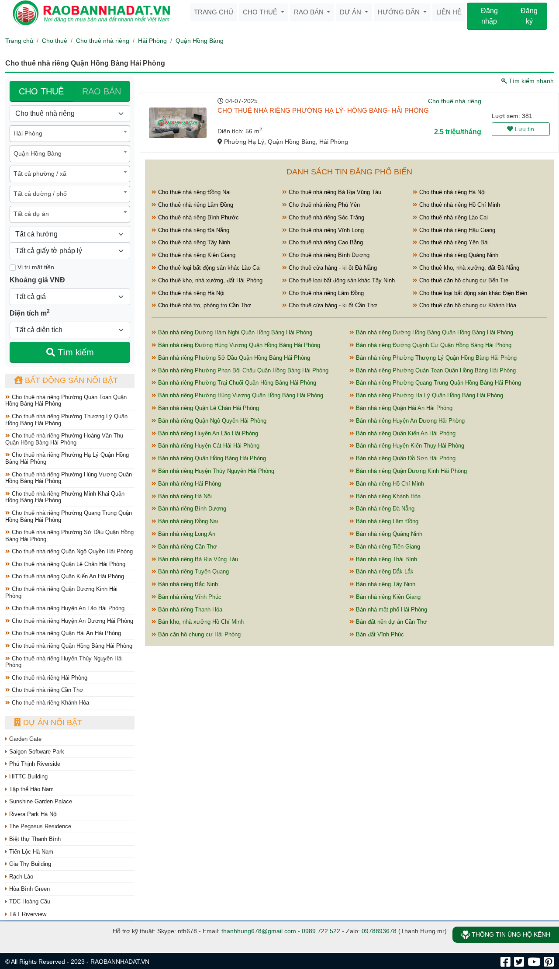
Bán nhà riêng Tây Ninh (384, 584)
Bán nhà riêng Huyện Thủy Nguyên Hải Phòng (215, 471)
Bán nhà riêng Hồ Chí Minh (389, 483)
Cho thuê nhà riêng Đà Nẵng (192, 230)
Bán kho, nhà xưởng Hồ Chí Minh (200, 621)
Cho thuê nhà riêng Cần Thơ (46, 690)
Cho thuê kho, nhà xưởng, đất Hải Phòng (209, 280)
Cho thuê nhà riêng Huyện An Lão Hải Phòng (67, 608)
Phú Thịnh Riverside (33, 764)
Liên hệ (449, 12)
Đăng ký (529, 16)
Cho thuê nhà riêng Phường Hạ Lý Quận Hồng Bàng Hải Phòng (67, 458)
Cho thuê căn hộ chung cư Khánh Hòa (467, 305)
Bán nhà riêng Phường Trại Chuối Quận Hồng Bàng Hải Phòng (236, 382)
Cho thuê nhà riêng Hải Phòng (48, 677)
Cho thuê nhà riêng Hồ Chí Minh (459, 204)
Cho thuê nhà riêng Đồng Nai (193, 192)
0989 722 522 (321, 930)
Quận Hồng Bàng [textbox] (38, 153)
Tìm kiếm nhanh (530, 80)
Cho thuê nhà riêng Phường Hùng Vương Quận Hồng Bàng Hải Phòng (68, 478)
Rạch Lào (20, 876)
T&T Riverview (26, 914)
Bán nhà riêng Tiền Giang (387, 546)
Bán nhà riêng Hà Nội (184, 496)
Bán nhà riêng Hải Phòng (188, 483)
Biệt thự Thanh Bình (34, 839)
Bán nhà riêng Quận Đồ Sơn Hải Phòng (404, 458)
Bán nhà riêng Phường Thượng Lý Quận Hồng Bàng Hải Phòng (435, 357)
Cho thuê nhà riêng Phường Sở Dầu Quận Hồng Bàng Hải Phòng (69, 535)
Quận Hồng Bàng (200, 40)
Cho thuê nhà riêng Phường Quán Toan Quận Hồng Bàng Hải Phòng (66, 400)
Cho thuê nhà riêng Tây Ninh (193, 242)
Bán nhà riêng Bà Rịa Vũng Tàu (197, 559)
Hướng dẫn (399, 12)
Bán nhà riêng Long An (185, 534)
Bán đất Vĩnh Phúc (379, 634)
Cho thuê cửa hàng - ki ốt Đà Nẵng (332, 267)
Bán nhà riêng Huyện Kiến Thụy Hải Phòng (409, 445)
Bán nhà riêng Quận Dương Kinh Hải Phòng (410, 471)
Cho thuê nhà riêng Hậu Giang (456, 230)
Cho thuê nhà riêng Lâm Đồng (194, 204)
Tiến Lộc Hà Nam (30, 851)
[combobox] (70, 133)
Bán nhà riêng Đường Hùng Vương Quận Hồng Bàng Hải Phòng (238, 345)
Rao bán (309, 12)
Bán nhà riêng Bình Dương (191, 508)
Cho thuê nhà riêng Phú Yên (323, 204)
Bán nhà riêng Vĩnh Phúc (188, 597)
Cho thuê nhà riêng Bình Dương (328, 255)
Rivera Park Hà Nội (32, 814)
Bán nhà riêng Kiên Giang (387, 597)
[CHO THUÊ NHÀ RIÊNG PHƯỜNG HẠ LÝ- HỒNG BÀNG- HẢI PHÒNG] (178, 123)
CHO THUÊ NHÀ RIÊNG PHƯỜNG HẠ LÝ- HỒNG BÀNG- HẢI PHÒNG (323, 110)
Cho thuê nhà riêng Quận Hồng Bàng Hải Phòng (71, 646)
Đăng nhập (489, 16)
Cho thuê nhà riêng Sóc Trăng (325, 217)
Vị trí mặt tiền (35, 267)
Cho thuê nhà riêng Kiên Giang (195, 255)
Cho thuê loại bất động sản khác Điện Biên (472, 293)
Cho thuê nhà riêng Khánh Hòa (49, 702)
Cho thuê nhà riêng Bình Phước (197, 217)
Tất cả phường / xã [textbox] (40, 173)
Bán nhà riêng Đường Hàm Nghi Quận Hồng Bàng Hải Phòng (234, 332)
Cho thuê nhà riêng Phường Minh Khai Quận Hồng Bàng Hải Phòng (64, 497)
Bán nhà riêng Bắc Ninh (187, 584)
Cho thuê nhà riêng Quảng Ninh (458, 255)
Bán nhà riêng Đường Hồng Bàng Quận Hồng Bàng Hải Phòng (433, 332)
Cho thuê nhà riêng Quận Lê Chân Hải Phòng (67, 564)
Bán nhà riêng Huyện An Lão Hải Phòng (207, 433)
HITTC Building (27, 776)
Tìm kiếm (74, 352)
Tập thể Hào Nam (30, 789)
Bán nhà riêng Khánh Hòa (387, 496)
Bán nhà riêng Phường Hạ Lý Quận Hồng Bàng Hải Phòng (428, 395)
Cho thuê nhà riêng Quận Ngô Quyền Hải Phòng (71, 551)
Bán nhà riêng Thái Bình (385, 559)
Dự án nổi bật (51, 722)
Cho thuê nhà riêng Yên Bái (453, 242)
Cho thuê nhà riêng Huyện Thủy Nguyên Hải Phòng (64, 662)
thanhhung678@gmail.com (258, 930)
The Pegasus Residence (39, 826)
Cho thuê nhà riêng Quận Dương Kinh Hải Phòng (61, 592)
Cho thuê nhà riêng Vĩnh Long (325, 230)
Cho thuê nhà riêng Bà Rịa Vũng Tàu (334, 192)
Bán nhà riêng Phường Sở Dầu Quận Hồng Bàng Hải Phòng (233, 357)
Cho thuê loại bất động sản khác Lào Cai (208, 267)
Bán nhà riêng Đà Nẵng (384, 508)
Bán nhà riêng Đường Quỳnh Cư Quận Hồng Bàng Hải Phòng (432, 345)
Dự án (351, 12)
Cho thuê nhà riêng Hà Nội (452, 192)
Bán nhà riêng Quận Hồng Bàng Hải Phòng (211, 458)
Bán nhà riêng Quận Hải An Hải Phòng (403, 408)
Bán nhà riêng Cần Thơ (186, 546)
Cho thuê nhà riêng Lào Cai (453, 217)
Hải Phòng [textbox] (28, 133)
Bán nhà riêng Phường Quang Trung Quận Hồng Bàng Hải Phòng (437, 382)
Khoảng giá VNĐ (37, 280)
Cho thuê (261, 12)
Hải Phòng (152, 40)
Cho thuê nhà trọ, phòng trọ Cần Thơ (203, 305)
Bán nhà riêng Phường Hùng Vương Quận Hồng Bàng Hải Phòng (239, 395)
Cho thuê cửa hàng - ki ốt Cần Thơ (332, 305)
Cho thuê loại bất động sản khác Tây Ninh (341, 280)
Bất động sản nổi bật (70, 380)
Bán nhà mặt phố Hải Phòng (390, 609)
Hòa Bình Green (28, 889)
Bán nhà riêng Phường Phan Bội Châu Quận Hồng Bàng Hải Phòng (242, 370)
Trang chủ (213, 12)
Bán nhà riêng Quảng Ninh (388, 534)
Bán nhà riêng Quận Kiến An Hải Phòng (404, 433)
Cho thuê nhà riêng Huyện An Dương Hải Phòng (71, 621)
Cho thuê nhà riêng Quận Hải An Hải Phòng (65, 633)
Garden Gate (24, 739)
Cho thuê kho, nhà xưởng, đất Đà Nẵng (468, 267)
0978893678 (379, 930)
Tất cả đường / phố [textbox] (40, 193)
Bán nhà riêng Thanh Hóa (189, 609)
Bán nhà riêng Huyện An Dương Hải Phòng (409, 420)
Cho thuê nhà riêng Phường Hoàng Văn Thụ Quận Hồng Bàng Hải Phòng (64, 439)
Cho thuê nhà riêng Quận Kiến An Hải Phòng (67, 576)
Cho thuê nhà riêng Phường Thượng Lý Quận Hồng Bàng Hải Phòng (66, 420)
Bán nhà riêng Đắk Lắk (384, 571)
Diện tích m (30, 312)
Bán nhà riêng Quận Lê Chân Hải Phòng (207, 408)
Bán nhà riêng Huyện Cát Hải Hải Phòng (207, 445)
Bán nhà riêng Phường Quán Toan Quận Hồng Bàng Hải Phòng (435, 370)
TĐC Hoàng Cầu (28, 901)
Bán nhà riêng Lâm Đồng (386, 521)
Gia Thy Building (29, 864)
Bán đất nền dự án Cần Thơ (390, 621)
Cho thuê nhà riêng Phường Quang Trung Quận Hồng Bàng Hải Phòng (68, 516)
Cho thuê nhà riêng (102, 40)
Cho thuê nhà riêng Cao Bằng (325, 242)
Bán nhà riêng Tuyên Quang (192, 571)
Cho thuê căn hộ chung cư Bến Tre (463, 280)
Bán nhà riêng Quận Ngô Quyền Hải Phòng (211, 420)
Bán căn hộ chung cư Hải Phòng (198, 634)
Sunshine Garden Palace (39, 801)
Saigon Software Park (35, 751)
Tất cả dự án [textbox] (31, 213)
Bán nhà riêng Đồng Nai (187, 521)
